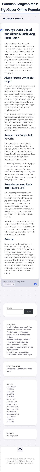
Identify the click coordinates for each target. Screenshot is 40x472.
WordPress (19, 463)
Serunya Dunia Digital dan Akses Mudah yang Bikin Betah (19, 34)
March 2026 (11, 399)
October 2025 (12, 412)
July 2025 (10, 419)
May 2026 (10, 394)
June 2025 (10, 422)
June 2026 (10, 392)
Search (9, 308)
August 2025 (11, 417)
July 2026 (10, 389)
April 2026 (10, 397)
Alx (32, 463)
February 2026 (12, 402)
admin (22, 282)
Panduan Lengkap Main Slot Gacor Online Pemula (20, 7)
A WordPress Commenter (16, 369)
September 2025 (13, 414)
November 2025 (12, 409)
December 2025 (12, 407)
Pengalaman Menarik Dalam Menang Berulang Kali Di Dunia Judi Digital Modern (20, 347)
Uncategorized (9, 284)
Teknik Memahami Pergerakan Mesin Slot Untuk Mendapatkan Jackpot (18, 334)
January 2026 (11, 404)
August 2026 (11, 387)
